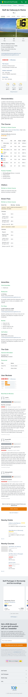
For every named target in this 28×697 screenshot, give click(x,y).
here (9, 654)
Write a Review (14, 509)
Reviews (13, 379)
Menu (26, 2)
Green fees (5, 77)
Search (22, 2)
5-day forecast (13, 91)
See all (2, 538)
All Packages (14, 616)
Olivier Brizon (16, 130)
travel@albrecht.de (17, 652)
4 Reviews (13, 60)
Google (8, 434)
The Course (5, 64)
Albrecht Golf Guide (10, 2)
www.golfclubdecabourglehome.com (10, 55)
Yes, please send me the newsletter (14, 645)
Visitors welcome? (7, 70)
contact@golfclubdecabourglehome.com (11, 53)
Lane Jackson (8, 130)
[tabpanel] (14, 599)
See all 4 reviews (14, 513)
